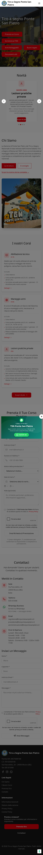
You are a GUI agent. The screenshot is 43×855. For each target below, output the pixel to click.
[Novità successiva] (39, 101)
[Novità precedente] (4, 101)
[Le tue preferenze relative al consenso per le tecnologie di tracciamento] (39, 851)
